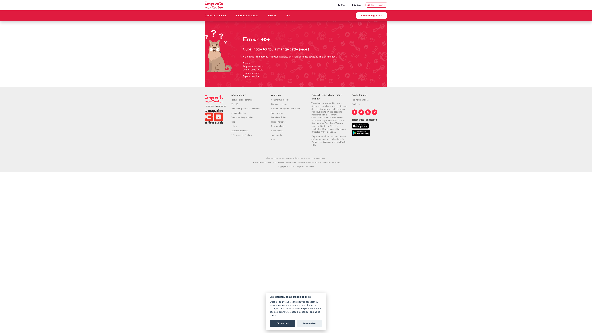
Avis (273, 139)
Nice (332, 126)
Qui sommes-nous (279, 104)
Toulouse (339, 123)
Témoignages (277, 113)
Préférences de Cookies (241, 135)
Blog (343, 5)
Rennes (332, 129)
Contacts (356, 104)
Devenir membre (251, 73)
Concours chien (290, 162)
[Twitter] (361, 112)
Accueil (246, 63)
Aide (233, 122)
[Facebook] (354, 112)
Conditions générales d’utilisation (245, 108)
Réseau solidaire (278, 126)
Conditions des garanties (242, 117)
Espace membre (378, 5)
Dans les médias (278, 117)
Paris (327, 123)
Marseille (315, 126)
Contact (357, 5)
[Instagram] (368, 112)
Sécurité (234, 104)
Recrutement (277, 130)
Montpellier (316, 129)
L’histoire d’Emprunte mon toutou (285, 108)
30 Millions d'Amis (313, 162)
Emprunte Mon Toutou (282, 158)
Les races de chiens (239, 130)
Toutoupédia (276, 135)
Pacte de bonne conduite (242, 100)
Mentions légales (238, 113)
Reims (325, 129)
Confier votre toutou (253, 69)
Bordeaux (324, 126)
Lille (337, 126)
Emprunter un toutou (253, 66)
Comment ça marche (280, 100)
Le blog (234, 126)
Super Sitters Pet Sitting (330, 162)
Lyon (332, 123)
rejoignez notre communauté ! (315, 158)
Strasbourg (341, 129)
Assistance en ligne (360, 100)
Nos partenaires (278, 122)
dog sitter (331, 103)
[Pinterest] (374, 112)
